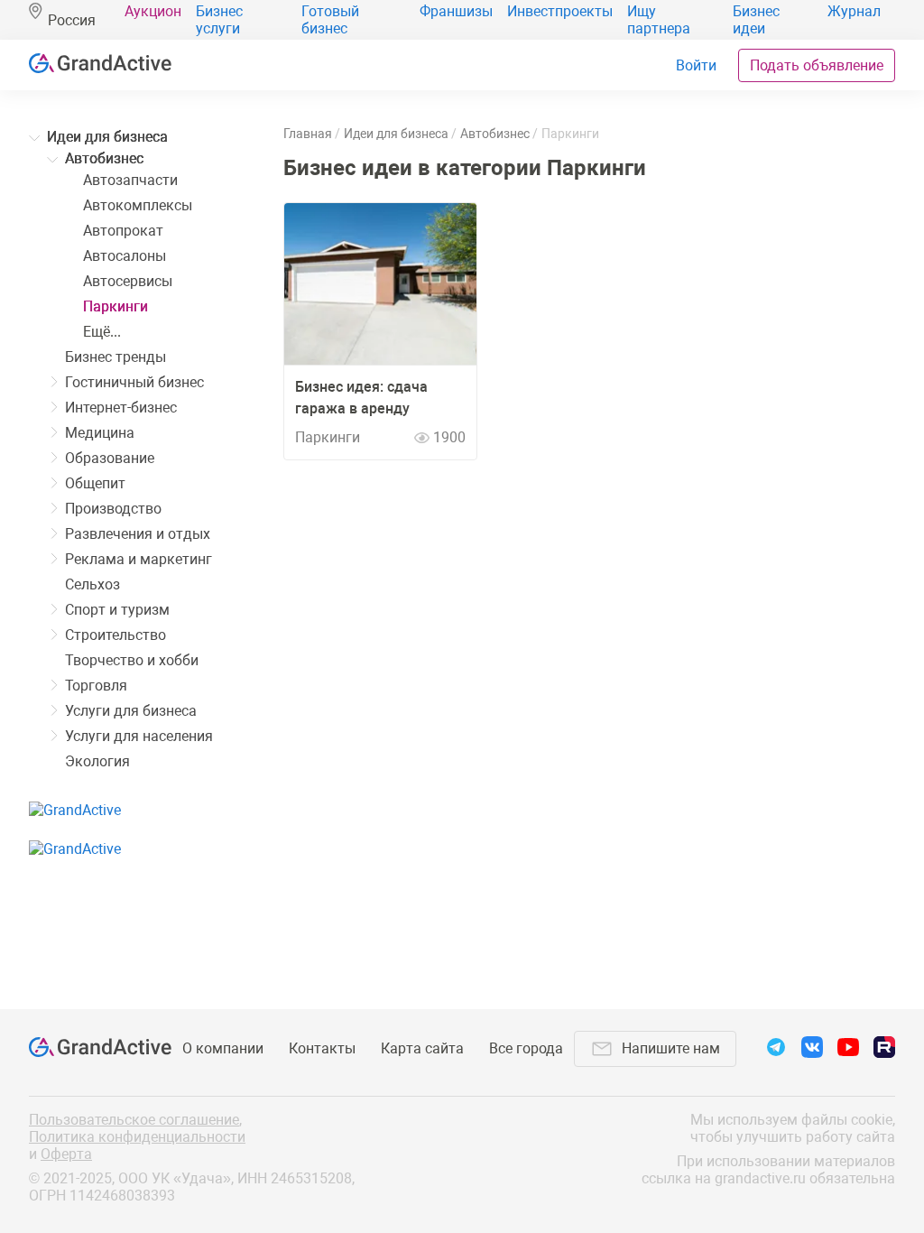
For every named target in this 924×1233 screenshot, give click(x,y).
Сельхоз (92, 584)
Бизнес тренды (115, 357)
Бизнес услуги (219, 20)
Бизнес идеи (756, 20)
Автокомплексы (137, 205)
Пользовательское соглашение (134, 1119)
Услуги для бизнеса (131, 710)
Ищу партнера (658, 20)
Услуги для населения (139, 736)
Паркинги (115, 306)
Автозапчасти (130, 180)
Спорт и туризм (117, 609)
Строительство (115, 635)
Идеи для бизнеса (107, 136)
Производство (113, 508)
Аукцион (153, 11)
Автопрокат (123, 230)
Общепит (95, 483)
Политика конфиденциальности (137, 1136)
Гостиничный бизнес (134, 382)
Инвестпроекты (560, 11)
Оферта (66, 1154)
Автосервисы (127, 281)
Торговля (96, 685)
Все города (526, 1048)
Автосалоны (124, 255)
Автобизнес (104, 158)
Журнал (854, 11)
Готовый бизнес (330, 20)
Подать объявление (816, 65)
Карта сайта (422, 1048)
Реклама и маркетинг (138, 559)
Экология (97, 761)
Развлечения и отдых (137, 533)
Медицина (99, 432)
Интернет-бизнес (121, 407)
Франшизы (456, 11)
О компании (222, 1048)
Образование (109, 458)
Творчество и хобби (132, 660)
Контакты (322, 1048)
